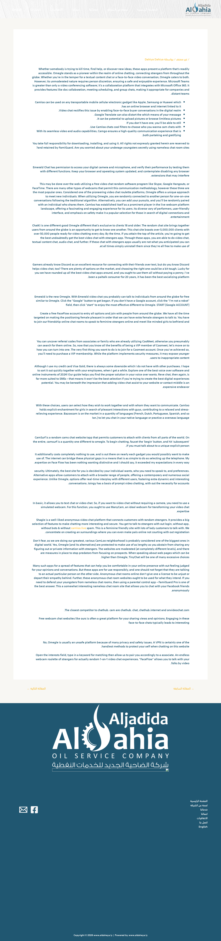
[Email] (23, 809)
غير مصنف (181, 59)
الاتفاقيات (56, 9)
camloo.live (78, 527)
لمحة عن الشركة (117, 9)
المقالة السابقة (183, 688)
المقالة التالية (36, 688)
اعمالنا (76, 9)
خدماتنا (93, 9)
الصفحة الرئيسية (147, 9)
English (16, 9)
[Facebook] (34, 809)
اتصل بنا (36, 9)
